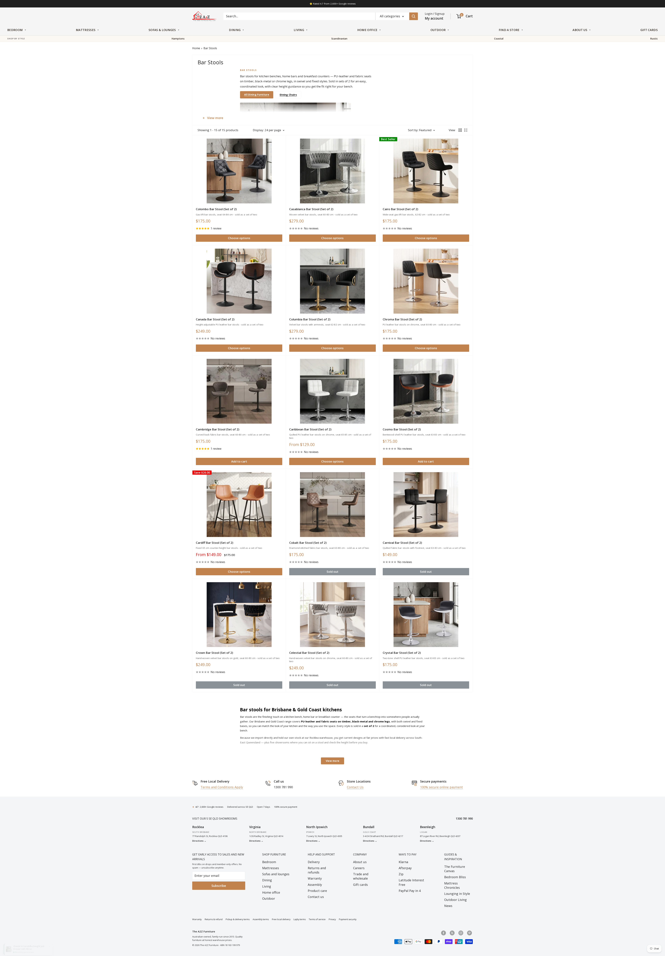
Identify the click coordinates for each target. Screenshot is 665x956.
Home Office (367, 30)
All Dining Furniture (256, 94)
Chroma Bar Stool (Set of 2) (402, 319)
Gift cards (360, 885)
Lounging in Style (457, 894)
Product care (317, 891)
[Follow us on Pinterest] (469, 933)
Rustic (654, 38)
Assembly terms (261, 919)
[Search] (413, 16)
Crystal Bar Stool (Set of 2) (402, 653)
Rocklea (198, 827)
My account (434, 18)
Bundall (368, 827)
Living (299, 30)
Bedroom (15, 30)
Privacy (332, 919)
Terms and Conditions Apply (222, 787)
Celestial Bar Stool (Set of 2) (309, 653)
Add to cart (239, 461)
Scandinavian (339, 38)
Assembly (315, 885)
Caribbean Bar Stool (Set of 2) (310, 429)
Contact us (316, 897)
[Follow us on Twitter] (452, 933)
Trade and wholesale (360, 876)
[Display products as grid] (460, 130)
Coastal (498, 38)
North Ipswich (316, 827)
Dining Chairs (288, 94)
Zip (401, 874)
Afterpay (405, 868)
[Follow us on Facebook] (443, 933)
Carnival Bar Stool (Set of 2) (402, 543)
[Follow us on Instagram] (460, 933)
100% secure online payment (441, 787)
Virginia (255, 827)
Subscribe (218, 886)
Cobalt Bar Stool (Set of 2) (308, 543)
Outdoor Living (455, 900)
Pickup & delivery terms (238, 919)
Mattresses (85, 30)
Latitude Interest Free (411, 882)
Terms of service (317, 919)
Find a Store (509, 30)
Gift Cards (649, 30)
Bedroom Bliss (455, 877)
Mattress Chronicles (452, 885)
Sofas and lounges (275, 874)
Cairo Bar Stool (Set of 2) (400, 209)
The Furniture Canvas (454, 869)
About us (360, 862)
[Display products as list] (465, 130)
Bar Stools (210, 48)
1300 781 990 (464, 818)
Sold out (332, 572)
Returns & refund (214, 919)
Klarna (403, 862)
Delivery (314, 862)
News (448, 906)
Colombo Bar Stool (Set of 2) (216, 209)
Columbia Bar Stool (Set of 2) (309, 319)
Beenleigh (427, 827)
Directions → (199, 840)
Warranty (315, 878)
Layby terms (300, 919)
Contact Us (355, 787)
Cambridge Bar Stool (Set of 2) (217, 429)
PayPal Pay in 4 (410, 891)
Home (196, 48)
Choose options (239, 238)
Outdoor (438, 30)
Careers (359, 868)
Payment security (347, 919)
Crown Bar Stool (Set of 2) (214, 653)
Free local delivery (281, 919)
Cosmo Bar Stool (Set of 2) (402, 429)
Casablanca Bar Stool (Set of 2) (311, 209)
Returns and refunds (317, 870)
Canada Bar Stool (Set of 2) (215, 319)
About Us (580, 30)
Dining (235, 30)
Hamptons (178, 38)
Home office (271, 892)
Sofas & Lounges (162, 30)
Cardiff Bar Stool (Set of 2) (214, 543)
